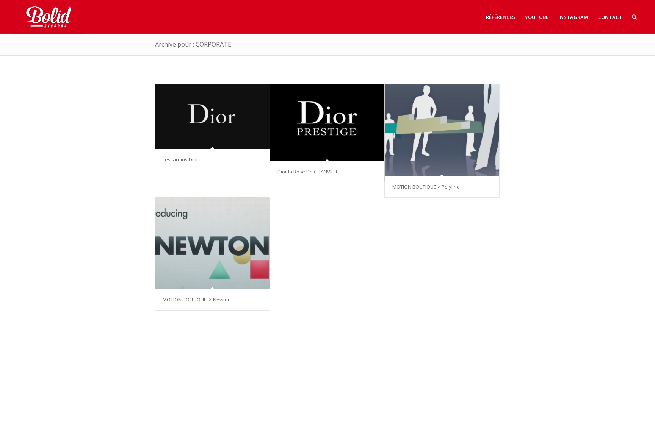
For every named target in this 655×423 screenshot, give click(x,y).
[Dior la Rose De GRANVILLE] (327, 122)
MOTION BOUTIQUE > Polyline (426, 186)
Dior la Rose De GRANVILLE (307, 171)
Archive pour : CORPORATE (193, 44)
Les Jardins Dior (180, 159)
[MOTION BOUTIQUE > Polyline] (442, 130)
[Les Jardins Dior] (212, 116)
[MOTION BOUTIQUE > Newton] (212, 243)
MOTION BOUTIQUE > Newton (197, 299)
